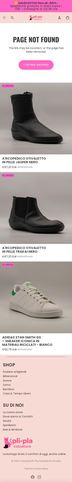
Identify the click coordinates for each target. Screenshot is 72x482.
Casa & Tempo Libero (17, 393)
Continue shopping (36, 65)
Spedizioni (9, 425)
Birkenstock (10, 376)
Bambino (8, 389)
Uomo (7, 385)
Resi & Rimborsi (12, 429)
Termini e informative (36, 468)
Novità (7, 421)
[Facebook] (32, 477)
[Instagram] (39, 477)
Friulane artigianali (14, 372)
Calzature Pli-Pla (29, 460)
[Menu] (4, 17)
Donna (7, 380)
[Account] (59, 18)
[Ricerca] (12, 18)
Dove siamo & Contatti (18, 416)
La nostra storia (13, 412)
